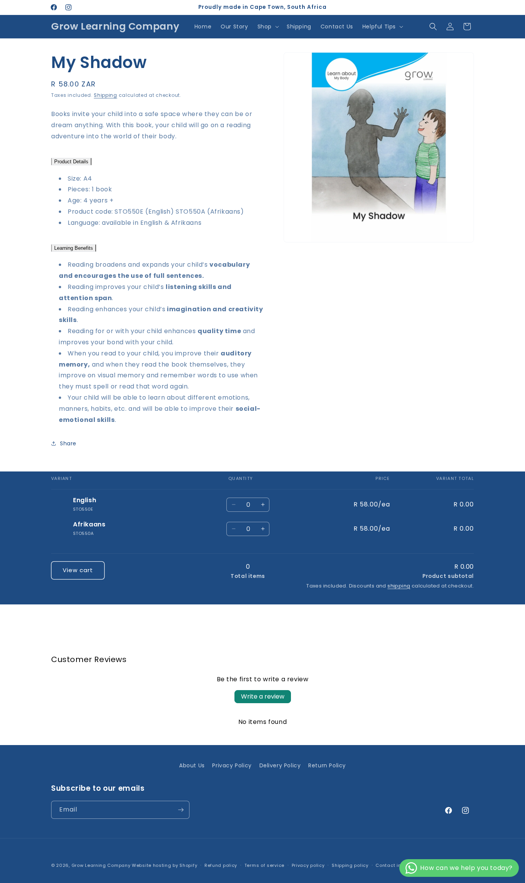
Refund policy (220, 865)
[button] (267, 26)
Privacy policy (308, 865)
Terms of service (264, 865)
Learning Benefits (73, 248)
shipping (398, 585)
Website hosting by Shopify (164, 865)
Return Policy (327, 765)
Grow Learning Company (101, 865)
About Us (192, 765)
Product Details (71, 161)
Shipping (105, 95)
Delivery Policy (280, 765)
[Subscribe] (180, 810)
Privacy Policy (231, 765)
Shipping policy (350, 865)
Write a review (262, 696)
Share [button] (68, 443)
